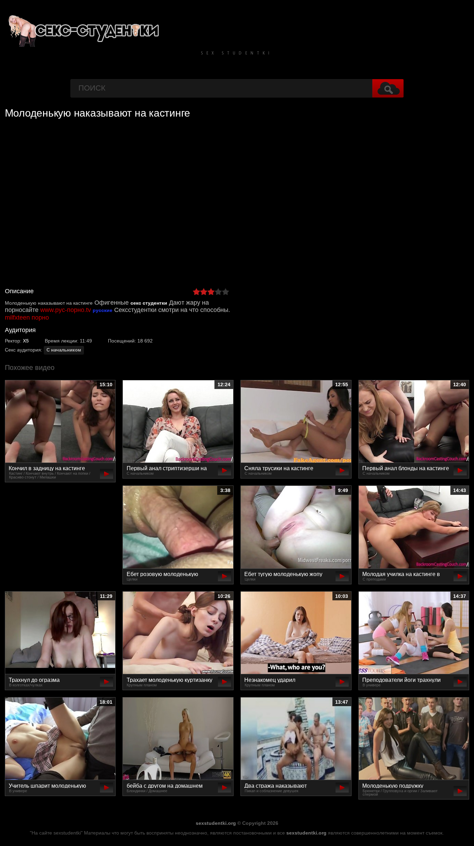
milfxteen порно (27, 317)
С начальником (63, 350)
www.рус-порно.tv (65, 309)
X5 (26, 341)
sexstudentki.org (216, 823)
